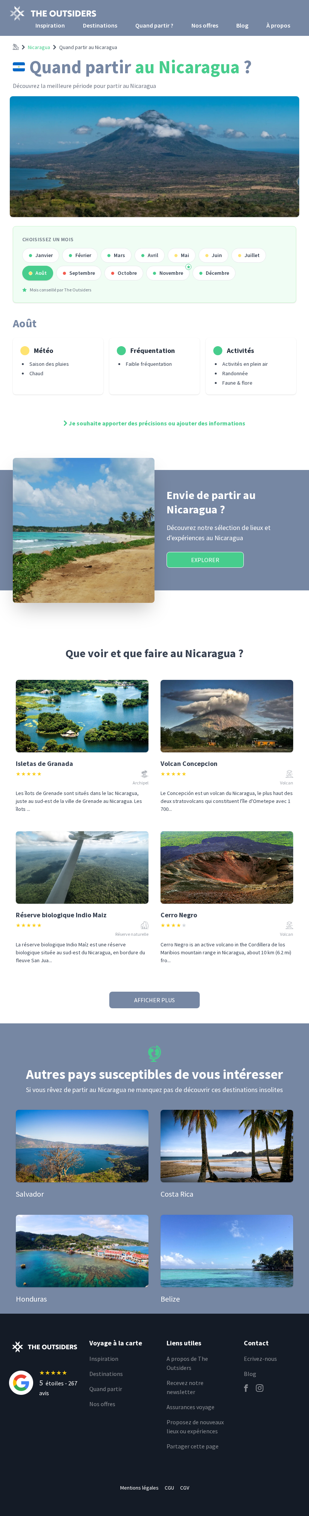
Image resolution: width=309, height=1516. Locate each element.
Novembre (171, 273)
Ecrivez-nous (260, 1358)
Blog (242, 25)
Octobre (127, 273)
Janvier (44, 255)
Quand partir (105, 1389)
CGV (184, 1487)
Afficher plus (154, 1000)
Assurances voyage (190, 1407)
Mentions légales (139, 1487)
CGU (169, 1487)
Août (41, 273)
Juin (217, 255)
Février (83, 255)
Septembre (82, 273)
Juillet (252, 255)
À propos (278, 25)
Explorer (205, 560)
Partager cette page (193, 1446)
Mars (119, 255)
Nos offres (204, 25)
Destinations (100, 25)
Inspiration (50, 25)
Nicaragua (39, 47)
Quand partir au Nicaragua (88, 47)
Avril (153, 255)
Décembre (217, 273)
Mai (185, 255)
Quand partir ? (154, 25)
